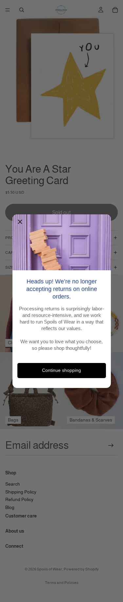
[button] (20, 222)
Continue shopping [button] (61, 370)
